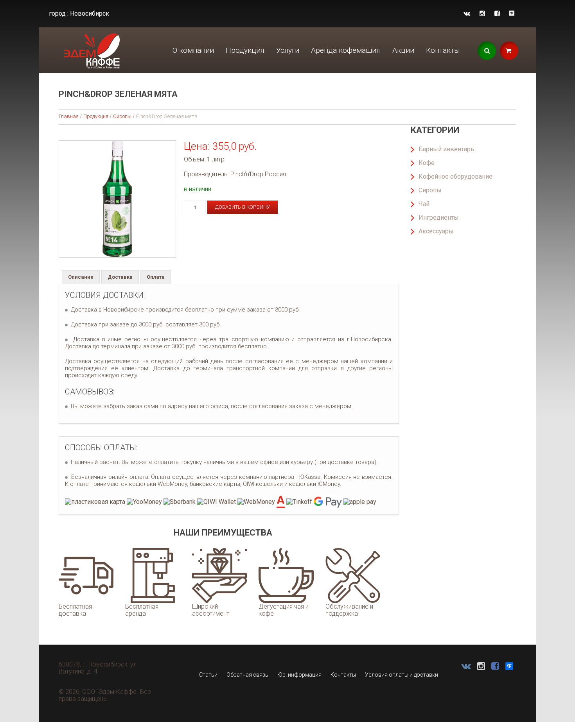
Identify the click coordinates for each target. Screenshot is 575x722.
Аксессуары (436, 231)
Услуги (287, 50)
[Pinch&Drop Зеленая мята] (117, 199)
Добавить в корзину (242, 207)
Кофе (427, 163)
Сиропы (122, 116)
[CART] (509, 50)
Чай (424, 204)
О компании (193, 50)
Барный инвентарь (446, 149)
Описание (80, 277)
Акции (403, 50)
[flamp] (511, 13)
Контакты (443, 50)
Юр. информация (299, 675)
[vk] (467, 13)
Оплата (156, 277)
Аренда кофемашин (346, 50)
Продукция (245, 50)
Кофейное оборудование (455, 176)
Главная (69, 116)
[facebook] (497, 13)
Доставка (120, 277)
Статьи (208, 675)
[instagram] (482, 13)
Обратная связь (247, 675)
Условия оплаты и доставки (401, 675)
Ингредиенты (439, 217)
